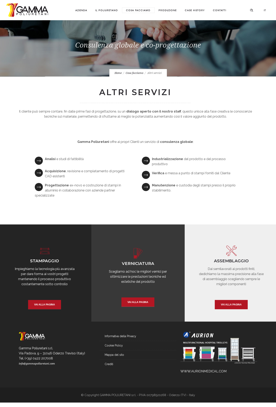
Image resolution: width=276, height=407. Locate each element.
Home (118, 72)
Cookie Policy (114, 345)
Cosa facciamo (138, 10)
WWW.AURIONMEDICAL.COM (203, 371)
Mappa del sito (114, 354)
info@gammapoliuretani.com (37, 363)
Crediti (109, 364)
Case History (195, 10)
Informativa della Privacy (120, 336)
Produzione (168, 10)
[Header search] (251, 9)
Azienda (81, 10)
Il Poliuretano (106, 10)
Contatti (219, 10)
